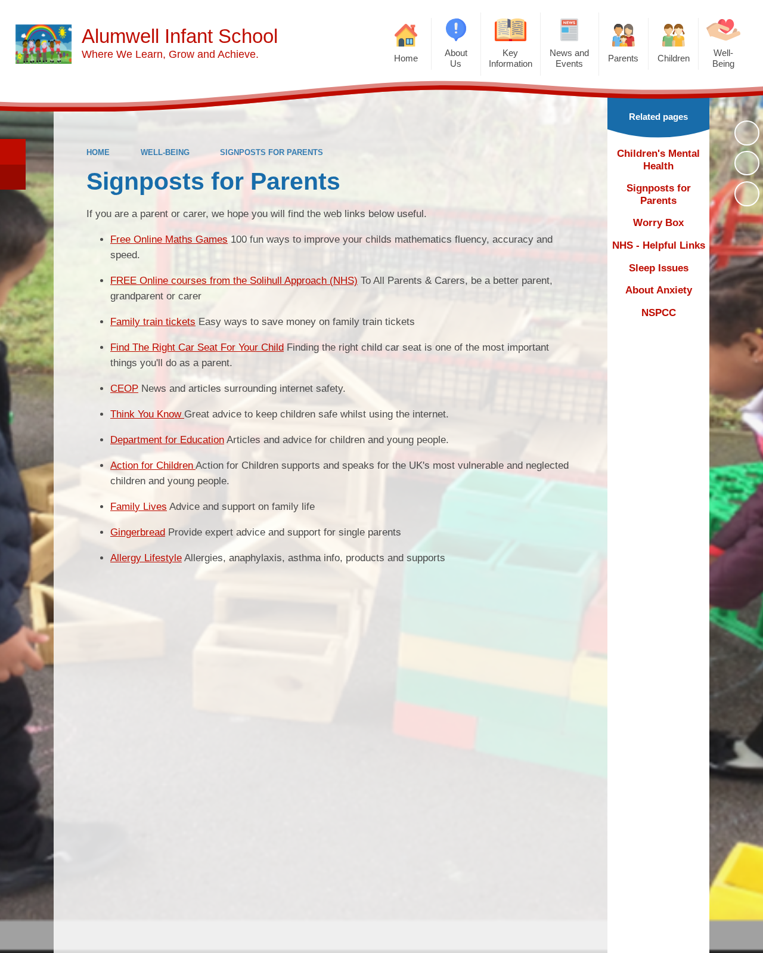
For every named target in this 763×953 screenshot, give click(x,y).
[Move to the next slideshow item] (746, 193)
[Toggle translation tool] (13, 177)
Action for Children (153, 465)
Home (98, 152)
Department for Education (167, 439)
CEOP (124, 388)
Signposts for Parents (271, 152)
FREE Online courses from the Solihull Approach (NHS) (234, 280)
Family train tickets (153, 321)
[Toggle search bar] (13, 152)
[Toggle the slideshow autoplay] (746, 133)
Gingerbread (137, 532)
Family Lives (138, 506)
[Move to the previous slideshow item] (746, 163)
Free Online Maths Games (169, 239)
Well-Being (165, 152)
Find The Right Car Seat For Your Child (197, 347)
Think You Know (147, 414)
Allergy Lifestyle (146, 558)
